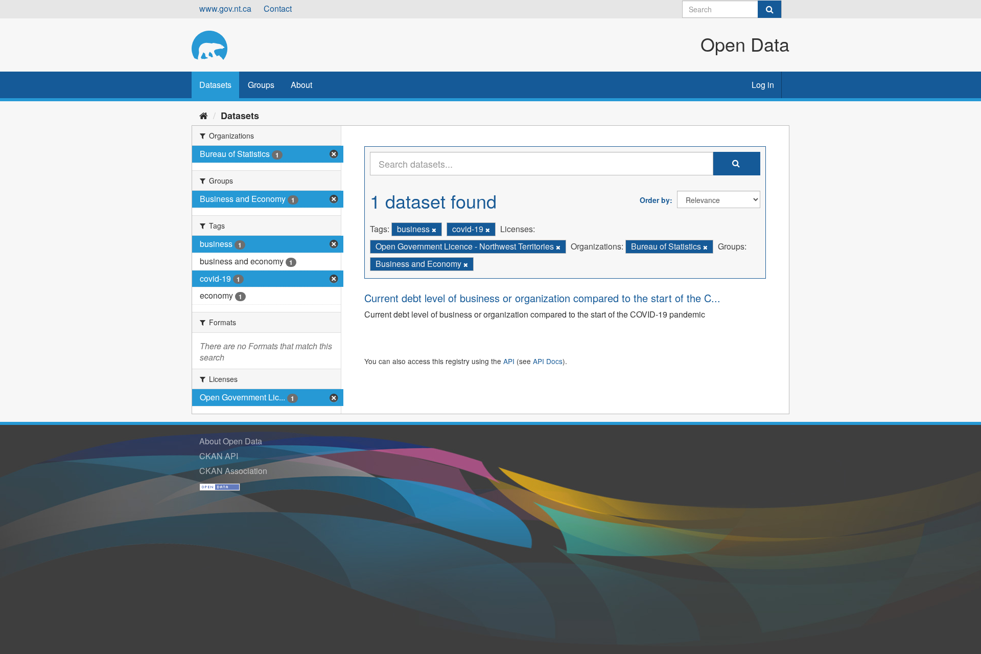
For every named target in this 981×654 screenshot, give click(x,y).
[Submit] (769, 9)
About (301, 85)
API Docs (548, 361)
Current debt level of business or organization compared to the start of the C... (542, 297)
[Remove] (434, 229)
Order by (655, 200)
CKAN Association (233, 471)
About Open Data (230, 441)
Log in (763, 85)
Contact (278, 8)
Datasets (215, 85)
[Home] (203, 115)
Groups (261, 85)
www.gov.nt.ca (225, 8)
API (509, 361)
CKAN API (218, 456)
